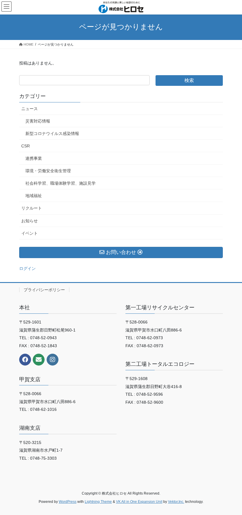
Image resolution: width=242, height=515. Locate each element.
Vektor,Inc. (176, 502)
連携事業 (33, 158)
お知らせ (29, 220)
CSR (25, 146)
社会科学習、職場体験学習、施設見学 (60, 183)
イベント (29, 233)
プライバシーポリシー (44, 289)
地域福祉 (33, 195)
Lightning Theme (98, 502)
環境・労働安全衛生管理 (48, 170)
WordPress (67, 502)
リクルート (31, 208)
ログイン (27, 268)
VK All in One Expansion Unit (139, 502)
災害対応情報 (37, 121)
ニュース (29, 108)
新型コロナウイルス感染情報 (52, 133)
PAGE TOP (230, 494)
